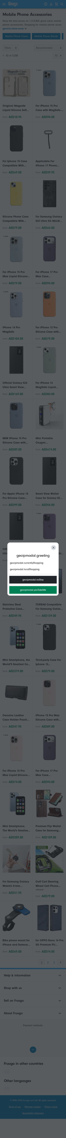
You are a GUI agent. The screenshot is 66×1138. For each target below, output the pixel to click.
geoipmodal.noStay (33, 579)
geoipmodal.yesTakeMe (33, 589)
